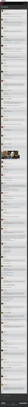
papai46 (4, 65)
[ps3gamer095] (2, 385)
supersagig (4, 10)
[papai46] (2, 81)
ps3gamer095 (5, 384)
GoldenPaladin (4, 13)
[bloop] (2, 162)
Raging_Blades (5, 45)
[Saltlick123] (2, 36)
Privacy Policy (16, 404)
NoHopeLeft (5, 209)
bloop (3, 146)
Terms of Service (12, 404)
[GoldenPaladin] (2, 19)
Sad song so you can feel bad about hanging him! (7, 299)
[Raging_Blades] (2, 46)
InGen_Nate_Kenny (6, 90)
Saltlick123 (4, 36)
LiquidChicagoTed (5, 116)
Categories (24, 3)
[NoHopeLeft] (2, 63)
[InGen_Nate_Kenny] (2, 91)
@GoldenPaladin (9, 96)
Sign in (2, 395)
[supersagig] (2, 11)
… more (13, 223)
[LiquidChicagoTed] (2, 116)
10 (24, 8)
